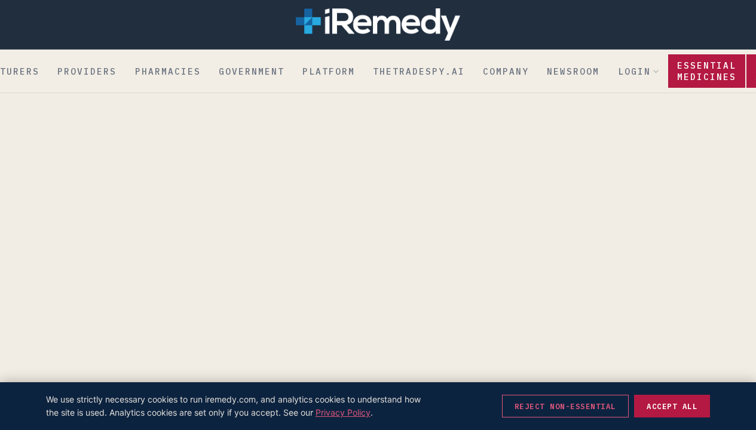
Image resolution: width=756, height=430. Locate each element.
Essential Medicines (706, 71)
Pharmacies (168, 71)
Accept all (672, 406)
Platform (328, 71)
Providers (87, 71)
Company (506, 71)
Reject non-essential (565, 406)
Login (634, 71)
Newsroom (573, 71)
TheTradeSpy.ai (419, 71)
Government (251, 71)
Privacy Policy (343, 412)
